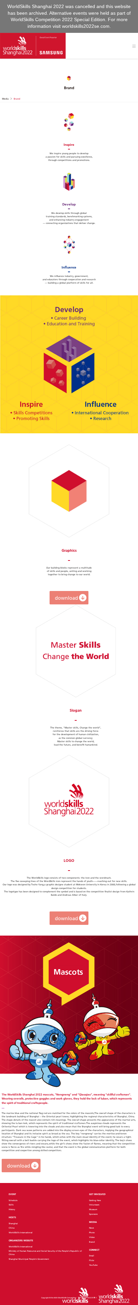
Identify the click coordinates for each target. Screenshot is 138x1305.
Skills (11, 1204)
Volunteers (94, 1204)
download (66, 598)
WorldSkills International (20, 1232)
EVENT (12, 1194)
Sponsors (93, 1214)
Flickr (91, 1260)
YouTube (93, 1265)
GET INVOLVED (97, 1194)
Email (91, 1255)
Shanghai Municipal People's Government (29, 1259)
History (12, 1209)
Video (92, 1237)
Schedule (13, 1200)
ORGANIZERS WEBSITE (21, 1240)
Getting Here (95, 1200)
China (11, 1228)
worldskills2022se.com (86, 26)
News (91, 1228)
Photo (92, 1232)
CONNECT (94, 1249)
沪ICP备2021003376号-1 (87, 1298)
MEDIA (93, 1222)
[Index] (33, 46)
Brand (92, 1242)
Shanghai (13, 1223)
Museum (93, 1209)
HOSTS (12, 1217)
